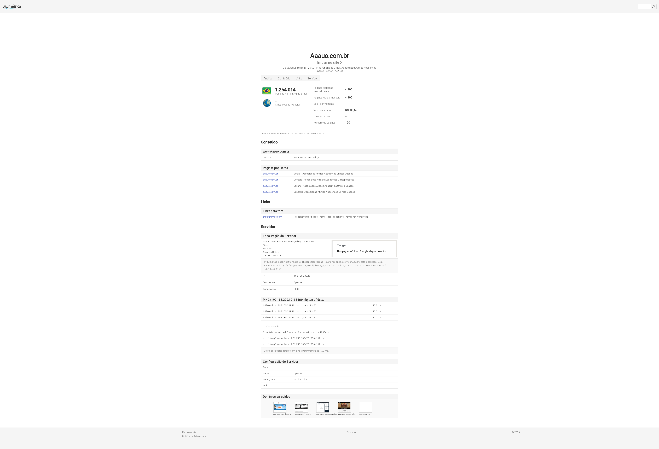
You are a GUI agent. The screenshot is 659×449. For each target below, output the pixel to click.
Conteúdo (284, 78)
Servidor (312, 78)
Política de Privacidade (194, 436)
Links (299, 78)
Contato (351, 432)
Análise (268, 78)
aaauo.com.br (270, 173)
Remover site (189, 432)
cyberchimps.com (272, 216)
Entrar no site (328, 62)
